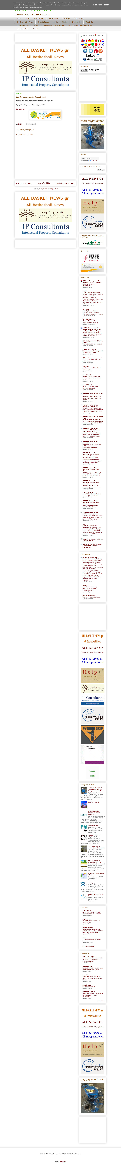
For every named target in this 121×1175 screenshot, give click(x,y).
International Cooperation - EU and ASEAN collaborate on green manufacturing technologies (92, 446)
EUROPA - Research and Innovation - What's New (90, 405)
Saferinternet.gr (88, 927)
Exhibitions (66, 18)
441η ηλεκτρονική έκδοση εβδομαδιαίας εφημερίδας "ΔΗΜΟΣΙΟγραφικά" (90, 588)
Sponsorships (53, 18)
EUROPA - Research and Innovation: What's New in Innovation (91, 482)
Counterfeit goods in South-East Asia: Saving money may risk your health (92, 378)
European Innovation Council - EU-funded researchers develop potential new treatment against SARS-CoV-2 (93, 409)
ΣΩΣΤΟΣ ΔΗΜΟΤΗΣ (89, 992)
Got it (106, 5)
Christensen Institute (89, 349)
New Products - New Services (54, 25)
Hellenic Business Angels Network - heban (95, 895)
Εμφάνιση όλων (101, 1001)
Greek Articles (76, 22)
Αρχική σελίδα (44, 183)
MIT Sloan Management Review (93, 281)
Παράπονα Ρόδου (88, 956)
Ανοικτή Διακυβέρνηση (90, 557)
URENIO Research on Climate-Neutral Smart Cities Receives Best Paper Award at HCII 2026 (92, 334)
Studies (64, 22)
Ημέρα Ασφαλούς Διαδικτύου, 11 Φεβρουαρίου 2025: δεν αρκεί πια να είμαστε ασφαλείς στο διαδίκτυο (93, 930)
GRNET (85, 291)
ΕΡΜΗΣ (85, 585)
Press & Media (79, 18)
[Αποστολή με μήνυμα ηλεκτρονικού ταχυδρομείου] (27, 124)
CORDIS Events (87, 385)
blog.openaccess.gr (89, 595)
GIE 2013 (36, 25)
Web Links (89, 22)
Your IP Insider (87, 375)
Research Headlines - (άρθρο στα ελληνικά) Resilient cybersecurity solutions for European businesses (92, 474)
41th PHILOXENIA (93, 825)
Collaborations (39, 18)
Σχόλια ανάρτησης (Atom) (49, 189)
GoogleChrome (91, 35)
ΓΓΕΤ (84, 524)
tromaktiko (86, 975)
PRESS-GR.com (87, 966)
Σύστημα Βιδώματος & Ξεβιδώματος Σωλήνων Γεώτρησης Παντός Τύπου (96, 789)
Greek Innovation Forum (25, 22)
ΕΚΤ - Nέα (86, 309)
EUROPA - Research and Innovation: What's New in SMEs (91, 469)
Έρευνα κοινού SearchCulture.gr (91, 597)
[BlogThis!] (29, 124)
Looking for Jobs (22, 29)
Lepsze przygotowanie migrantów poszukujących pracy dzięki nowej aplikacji (92, 398)
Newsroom (86, 366)
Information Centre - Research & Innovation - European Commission (92, 545)
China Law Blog (88, 492)
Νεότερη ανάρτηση (23, 183)
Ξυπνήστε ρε (87, 985)
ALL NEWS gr (87, 910)
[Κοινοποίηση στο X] (31, 124)
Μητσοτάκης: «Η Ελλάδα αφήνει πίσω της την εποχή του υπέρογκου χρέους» (92, 978)
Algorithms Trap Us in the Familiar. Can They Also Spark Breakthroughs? (92, 284)
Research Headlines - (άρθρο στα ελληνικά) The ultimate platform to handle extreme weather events (92, 434)
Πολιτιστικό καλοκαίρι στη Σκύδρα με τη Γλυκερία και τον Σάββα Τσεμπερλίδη (93, 995)
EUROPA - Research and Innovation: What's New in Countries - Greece (91, 429)
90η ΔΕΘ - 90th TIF (94, 835)
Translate (94, 160)
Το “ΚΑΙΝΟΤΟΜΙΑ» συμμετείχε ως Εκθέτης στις (96, 847)
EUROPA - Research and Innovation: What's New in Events (91, 502)
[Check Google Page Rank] (98, 60)
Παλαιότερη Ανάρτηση (65, 183)
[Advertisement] (38, 37)
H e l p (85, 937)
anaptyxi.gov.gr (91, 883)
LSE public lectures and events (93, 358)
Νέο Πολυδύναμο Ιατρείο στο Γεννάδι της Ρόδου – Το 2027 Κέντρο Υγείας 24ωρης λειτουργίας (93, 959)
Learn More (97, 5)
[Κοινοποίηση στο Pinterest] (35, 124)
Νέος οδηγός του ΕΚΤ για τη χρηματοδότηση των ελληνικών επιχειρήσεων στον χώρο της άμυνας (93, 312)
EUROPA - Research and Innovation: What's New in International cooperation (91, 454)
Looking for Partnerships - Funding (80, 25)
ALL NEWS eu (87, 919)
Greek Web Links (23, 25)
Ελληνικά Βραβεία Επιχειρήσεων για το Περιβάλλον (94, 812)
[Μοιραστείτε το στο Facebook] (33, 124)
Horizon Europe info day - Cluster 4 (92, 344)
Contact (35, 29)
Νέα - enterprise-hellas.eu (91, 512)
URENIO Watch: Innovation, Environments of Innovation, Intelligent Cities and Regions (92, 329)
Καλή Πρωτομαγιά (93, 802)
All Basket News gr (89, 946)
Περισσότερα (20, 109)
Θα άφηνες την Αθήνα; (89, 986)
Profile (28, 18)
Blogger (63, 1161)
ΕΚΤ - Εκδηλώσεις (88, 319)
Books (56, 22)
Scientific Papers (43, 22)
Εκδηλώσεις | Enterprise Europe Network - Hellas (93, 539)
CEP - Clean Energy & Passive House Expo (95, 861)
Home (19, 18)
